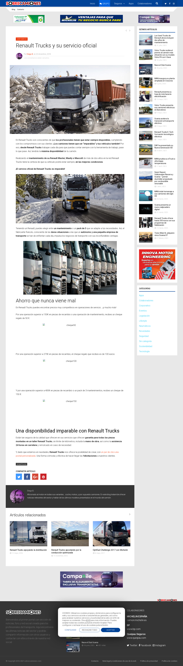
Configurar (70, 630)
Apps (131, 3)
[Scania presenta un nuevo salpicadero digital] (145, 213)
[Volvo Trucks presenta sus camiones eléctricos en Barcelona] (145, 114)
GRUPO (105, 3)
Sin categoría (145, 341)
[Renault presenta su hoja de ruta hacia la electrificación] (145, 100)
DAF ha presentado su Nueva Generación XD (163, 146)
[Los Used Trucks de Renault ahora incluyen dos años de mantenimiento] (145, 44)
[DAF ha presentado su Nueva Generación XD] (145, 154)
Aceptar (111, 630)
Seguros (118, 3)
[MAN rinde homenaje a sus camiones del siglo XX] (145, 200)
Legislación (144, 316)
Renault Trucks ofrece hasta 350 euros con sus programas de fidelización (164, 221)
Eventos (143, 310)
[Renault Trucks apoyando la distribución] (28, 545)
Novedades (144, 331)
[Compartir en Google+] (35, 477)
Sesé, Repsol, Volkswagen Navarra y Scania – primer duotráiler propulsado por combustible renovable (163, 178)
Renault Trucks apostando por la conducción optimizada (66, 551)
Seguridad (144, 336)
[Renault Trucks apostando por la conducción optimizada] (70, 545)
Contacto (20, 9)
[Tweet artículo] (19, 477)
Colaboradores (145, 3)
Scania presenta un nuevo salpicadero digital (162, 207)
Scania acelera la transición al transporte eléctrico (164, 121)
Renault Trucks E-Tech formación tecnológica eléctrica (163, 134)
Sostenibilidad (145, 346)
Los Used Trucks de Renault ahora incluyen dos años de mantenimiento (164, 39)
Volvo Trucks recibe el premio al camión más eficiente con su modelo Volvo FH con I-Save (164, 53)
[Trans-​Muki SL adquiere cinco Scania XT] (145, 242)
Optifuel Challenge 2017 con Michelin (110, 550)
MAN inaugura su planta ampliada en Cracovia (164, 79)
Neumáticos (145, 326)
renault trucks (21, 464)
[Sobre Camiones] (23, 6)
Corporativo (22, 39)
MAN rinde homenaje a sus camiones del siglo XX (164, 193)
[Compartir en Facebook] (27, 477)
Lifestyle (143, 321)
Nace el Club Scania (162, 65)
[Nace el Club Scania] (145, 74)
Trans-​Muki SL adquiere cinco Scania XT (164, 234)
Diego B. (30, 54)
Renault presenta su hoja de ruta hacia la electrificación (162, 94)
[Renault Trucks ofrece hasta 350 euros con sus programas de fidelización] (145, 227)
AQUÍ (88, 620)
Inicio (92, 3)
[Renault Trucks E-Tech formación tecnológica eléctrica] (145, 141)
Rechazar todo (89, 630)
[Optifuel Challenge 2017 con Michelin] (111, 545)
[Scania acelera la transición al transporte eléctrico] (145, 127)
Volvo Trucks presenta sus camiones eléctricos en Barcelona (164, 107)
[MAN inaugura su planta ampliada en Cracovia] (145, 87)
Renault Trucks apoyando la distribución (28, 550)
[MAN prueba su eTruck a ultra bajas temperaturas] (145, 167)
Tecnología (144, 351)
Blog (13, 9)
